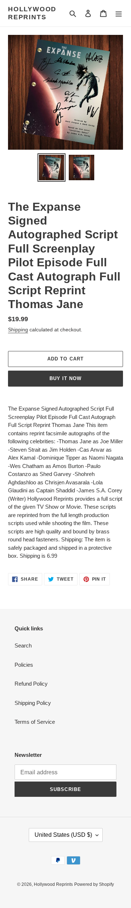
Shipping (18, 329)
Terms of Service (35, 722)
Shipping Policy (33, 703)
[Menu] (118, 13)
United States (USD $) (63, 835)
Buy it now (65, 378)
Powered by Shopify (94, 884)
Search (23, 645)
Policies (24, 665)
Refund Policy (31, 684)
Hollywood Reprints (32, 13)
